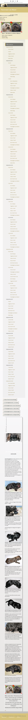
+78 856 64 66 (8, 2)
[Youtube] (13, 1)
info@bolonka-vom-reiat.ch (18, 2)
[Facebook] (10, 1)
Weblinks (4, 717)
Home (18, 717)
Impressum (11, 717)
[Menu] (26, 5)
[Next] (5, 710)
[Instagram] (15, 1)
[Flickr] (17, 1)
